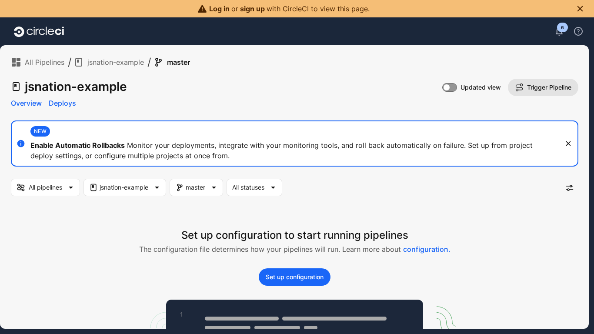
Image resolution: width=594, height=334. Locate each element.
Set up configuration (295, 277)
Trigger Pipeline (549, 87)
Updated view (481, 87)
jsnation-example (115, 62)
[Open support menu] (578, 31)
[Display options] (569, 188)
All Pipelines (44, 62)
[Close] (568, 143)
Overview (26, 103)
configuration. (427, 249)
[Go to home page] (39, 31)
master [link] (178, 62)
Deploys (62, 103)
